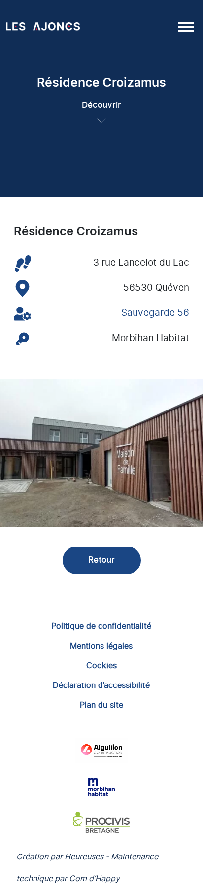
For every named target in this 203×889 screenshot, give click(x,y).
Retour (101, 560)
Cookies (101, 665)
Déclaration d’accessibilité (101, 685)
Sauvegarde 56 (155, 313)
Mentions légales (101, 645)
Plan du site (101, 705)
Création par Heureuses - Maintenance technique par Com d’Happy (87, 867)
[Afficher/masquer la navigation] (185, 26)
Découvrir (101, 105)
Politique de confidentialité (101, 626)
